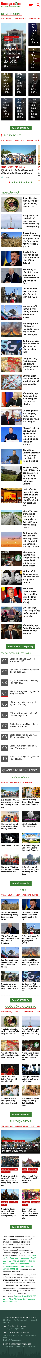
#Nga (7, 37)
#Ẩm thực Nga (21, 1126)
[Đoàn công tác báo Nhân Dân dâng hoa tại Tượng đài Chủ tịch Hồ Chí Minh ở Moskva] (31, 859)
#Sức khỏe (29, 1012)
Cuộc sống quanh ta (20, 1006)
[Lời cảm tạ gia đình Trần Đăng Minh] (31, 816)
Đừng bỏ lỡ (12, 135)
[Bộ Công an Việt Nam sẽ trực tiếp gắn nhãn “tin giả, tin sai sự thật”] (11, 347)
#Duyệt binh (12, 1169)
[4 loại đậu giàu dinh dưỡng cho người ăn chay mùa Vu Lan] (11, 204)
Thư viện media (20, 1121)
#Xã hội (4, 1202)
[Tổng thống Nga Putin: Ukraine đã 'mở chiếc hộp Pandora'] (11, 631)
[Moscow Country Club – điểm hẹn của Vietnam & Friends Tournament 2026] (31, 792)
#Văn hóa (26, 1202)
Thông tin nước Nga (16, 653)
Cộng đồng (20, 777)
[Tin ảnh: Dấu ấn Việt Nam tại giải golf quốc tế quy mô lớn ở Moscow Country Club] (18, 155)
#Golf (3, 167)
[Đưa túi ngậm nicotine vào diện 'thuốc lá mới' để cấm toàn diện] (11, 382)
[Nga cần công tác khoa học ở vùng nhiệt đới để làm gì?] (10, 976)
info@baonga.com (14, 1340)
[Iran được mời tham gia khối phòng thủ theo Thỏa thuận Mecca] (11, 312)
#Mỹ (18, 895)
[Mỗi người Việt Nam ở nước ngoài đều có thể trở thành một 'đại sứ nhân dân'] (10, 859)
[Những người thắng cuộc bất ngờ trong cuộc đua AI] (31, 1069)
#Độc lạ (18, 1012)
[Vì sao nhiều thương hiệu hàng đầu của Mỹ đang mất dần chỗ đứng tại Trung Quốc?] (11, 558)
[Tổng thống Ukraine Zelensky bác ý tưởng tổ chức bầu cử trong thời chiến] (11, 456)
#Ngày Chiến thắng (29, 1172)
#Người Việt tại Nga (16, 167)
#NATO (11, 895)
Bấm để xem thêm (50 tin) (20, 647)
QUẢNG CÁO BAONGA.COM (19, 770)
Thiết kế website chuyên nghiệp (17, 1344)
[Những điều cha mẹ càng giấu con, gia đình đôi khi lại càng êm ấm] (31, 1091)
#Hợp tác (8, 39)
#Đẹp (33, 1126)
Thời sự (20, 890)
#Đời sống (13, 1202)
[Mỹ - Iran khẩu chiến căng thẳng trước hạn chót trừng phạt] (11, 614)
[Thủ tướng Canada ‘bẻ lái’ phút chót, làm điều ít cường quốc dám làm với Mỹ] (11, 595)
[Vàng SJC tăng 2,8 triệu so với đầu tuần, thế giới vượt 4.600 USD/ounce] (11, 365)
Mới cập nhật (11, 192)
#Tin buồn (27, 782)
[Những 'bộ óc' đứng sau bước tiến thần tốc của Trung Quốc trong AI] (11, 577)
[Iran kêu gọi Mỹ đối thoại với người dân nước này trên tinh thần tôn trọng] (11, 330)
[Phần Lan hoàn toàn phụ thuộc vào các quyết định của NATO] (11, 295)
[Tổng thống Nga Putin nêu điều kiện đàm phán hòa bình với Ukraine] (11, 399)
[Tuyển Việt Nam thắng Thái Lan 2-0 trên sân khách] (10, 1069)
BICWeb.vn (32, 1346)
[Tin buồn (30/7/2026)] (10, 838)
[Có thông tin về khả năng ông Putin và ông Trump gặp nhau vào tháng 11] (11, 417)
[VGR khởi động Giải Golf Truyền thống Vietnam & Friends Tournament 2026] (31, 838)
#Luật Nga (19, 140)
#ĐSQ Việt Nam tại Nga (11, 782)
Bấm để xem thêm (20, 128)
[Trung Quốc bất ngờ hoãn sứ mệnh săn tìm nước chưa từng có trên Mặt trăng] (11, 222)
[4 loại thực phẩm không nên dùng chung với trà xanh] (10, 1091)
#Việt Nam (14, 37)
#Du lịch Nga (7, 19)
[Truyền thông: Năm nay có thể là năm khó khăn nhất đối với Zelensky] (11, 258)
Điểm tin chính (11, 13)
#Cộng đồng (20, 19)
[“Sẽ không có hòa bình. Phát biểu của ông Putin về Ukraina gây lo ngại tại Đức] (11, 276)
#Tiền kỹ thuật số (30, 895)
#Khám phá (5, 1172)
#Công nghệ (6, 1012)
